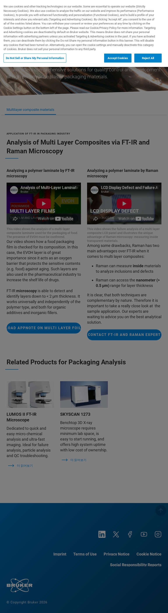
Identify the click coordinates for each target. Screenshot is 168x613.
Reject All (148, 58)
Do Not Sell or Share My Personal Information (35, 58)
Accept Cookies (118, 58)
